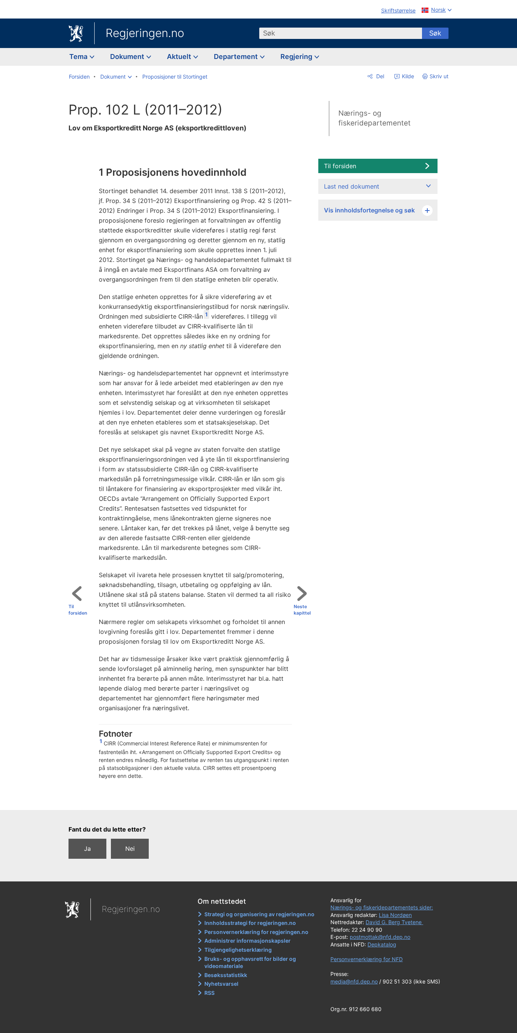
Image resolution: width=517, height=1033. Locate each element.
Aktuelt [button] (180, 56)
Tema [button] (79, 56)
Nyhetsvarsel (221, 983)
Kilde (407, 76)
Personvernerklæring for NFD (366, 959)
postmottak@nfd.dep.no (380, 937)
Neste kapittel (302, 610)
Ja (87, 848)
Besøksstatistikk (225, 975)
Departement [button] (236, 56)
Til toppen (193, 799)
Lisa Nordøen (395, 915)
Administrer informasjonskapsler (247, 940)
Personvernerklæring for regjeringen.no (256, 932)
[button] (116, 77)
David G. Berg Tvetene (394, 922)
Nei (130, 848)
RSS (209, 993)
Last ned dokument (351, 186)
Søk (435, 33)
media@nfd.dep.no (354, 981)
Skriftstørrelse (398, 10)
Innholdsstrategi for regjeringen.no (250, 923)
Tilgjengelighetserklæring (238, 949)
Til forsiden (78, 610)
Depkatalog (382, 944)
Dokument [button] (128, 56)
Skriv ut (439, 76)
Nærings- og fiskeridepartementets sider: (381, 907)
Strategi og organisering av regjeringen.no (259, 914)
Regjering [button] (297, 56)
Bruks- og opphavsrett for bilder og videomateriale (250, 963)
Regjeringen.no (145, 33)
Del (379, 76)
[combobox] (340, 33)
